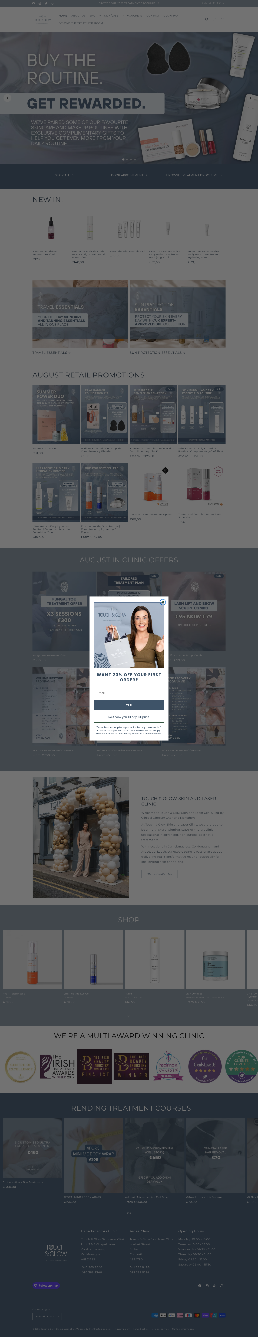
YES (129, 705)
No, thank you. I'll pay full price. (129, 717)
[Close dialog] (163, 602)
